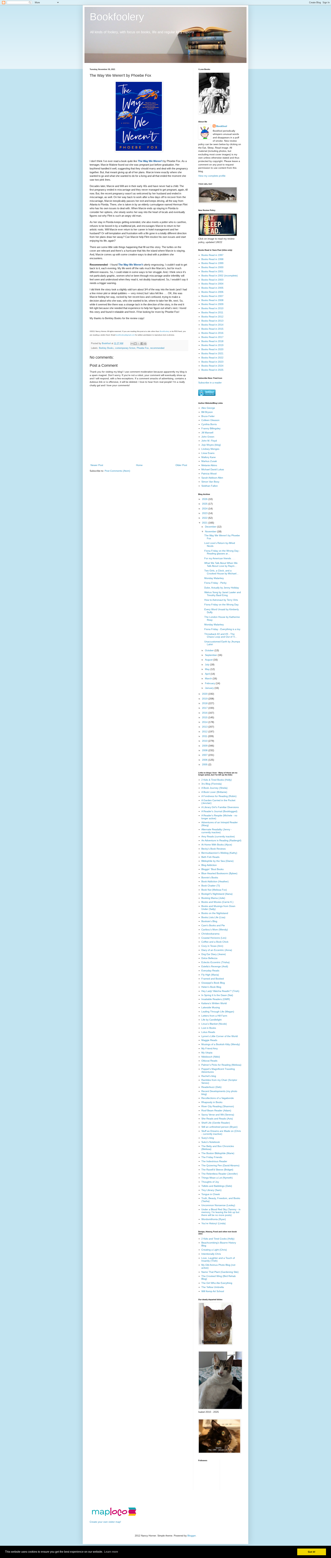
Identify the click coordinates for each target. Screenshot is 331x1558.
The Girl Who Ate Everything (216, 1283)
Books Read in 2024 (212, 365)
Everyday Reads (210, 970)
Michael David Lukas (212, 469)
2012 (205, 731)
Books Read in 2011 (212, 312)
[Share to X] (138, 343)
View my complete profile (211, 175)
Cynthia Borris (209, 424)
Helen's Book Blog (211, 987)
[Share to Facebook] (142, 343)
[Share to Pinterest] (145, 343)
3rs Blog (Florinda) (211, 783)
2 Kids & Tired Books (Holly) (216, 779)
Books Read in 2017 (212, 337)
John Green (207, 436)
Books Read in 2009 (212, 304)
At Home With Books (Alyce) (216, 844)
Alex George (208, 408)
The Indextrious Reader (214, 1161)
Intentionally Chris (211, 1253)
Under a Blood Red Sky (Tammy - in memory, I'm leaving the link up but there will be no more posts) (220, 1212)
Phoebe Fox (143, 348)
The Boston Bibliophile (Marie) (217, 1153)
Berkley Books (106, 348)
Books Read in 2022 (212, 357)
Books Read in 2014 (212, 324)
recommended (157, 348)
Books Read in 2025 (212, 369)
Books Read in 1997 (212, 255)
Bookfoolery (117, 16)
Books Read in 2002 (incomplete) (219, 275)
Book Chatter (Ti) (210, 885)
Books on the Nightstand (214, 913)
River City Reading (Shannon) (217, 1106)
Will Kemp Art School (212, 1291)
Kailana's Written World (214, 1003)
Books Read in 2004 (212, 283)
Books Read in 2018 (212, 341)
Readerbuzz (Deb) (211, 1087)
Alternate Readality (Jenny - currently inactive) (216, 831)
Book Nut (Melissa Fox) (214, 889)
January (209, 688)
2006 (205, 759)
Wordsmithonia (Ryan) (213, 1219)
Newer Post (97, 465)
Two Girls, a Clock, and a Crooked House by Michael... (221, 572)
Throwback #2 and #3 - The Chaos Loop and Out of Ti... (220, 635)
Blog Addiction (209, 865)
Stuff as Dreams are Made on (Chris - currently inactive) (221, 1132)
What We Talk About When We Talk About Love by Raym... (221, 564)
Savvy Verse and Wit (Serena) (217, 1114)
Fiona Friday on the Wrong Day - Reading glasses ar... (222, 552)
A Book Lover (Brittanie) (214, 792)
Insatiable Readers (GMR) (215, 999)
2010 (205, 740)
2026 (205, 499)
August (209, 659)
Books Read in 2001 (212, 271)
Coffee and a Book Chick (214, 941)
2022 (205, 517)
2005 (205, 764)
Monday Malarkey (214, 578)
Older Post (181, 465)
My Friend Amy (209, 1048)
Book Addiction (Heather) (215, 881)
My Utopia (206, 1052)
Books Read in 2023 (212, 361)
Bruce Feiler (208, 416)
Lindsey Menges (210, 449)
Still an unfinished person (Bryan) (219, 1126)
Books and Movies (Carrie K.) (217, 902)
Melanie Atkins (209, 465)
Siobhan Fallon (209, 485)
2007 (205, 755)
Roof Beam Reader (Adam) (216, 1110)
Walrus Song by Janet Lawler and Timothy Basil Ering (222, 594)
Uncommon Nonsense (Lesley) (218, 1205)
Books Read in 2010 (212, 308)
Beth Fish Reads (210, 857)
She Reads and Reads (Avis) (217, 1118)
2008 (205, 750)
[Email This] (132, 343)
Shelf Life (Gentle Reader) (215, 1122)
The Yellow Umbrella (212, 1287)
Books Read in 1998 (212, 259)
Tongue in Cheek (210, 1194)
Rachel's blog (208, 1076)
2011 (205, 736)
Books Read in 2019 (212, 345)
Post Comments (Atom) (117, 470)
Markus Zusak (209, 461)
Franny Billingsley (210, 428)
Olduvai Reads (209, 1060)
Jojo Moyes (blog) (211, 444)
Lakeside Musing (210, 1007)
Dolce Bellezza (209, 958)
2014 (205, 722)
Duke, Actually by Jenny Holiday (221, 587)
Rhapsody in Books (211, 1102)
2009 (205, 745)
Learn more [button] (111, 1551)
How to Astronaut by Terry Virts (221, 599)
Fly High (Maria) (210, 974)
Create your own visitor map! (105, 1521)
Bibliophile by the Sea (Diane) (217, 861)
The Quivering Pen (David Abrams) (220, 1165)
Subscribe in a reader (210, 382)
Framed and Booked (212, 978)
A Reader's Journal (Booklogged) (219, 811)
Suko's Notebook (210, 1142)
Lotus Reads (208, 1032)
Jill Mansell (207, 432)
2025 (205, 503)
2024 (205, 508)
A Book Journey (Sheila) (214, 787)
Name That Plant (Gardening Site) (220, 1272)
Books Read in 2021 (212, 353)
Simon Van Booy (210, 481)
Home (139, 465)
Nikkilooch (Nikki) (210, 1056)
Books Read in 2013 (212, 320)
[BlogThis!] (135, 343)
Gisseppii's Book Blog (213, 982)
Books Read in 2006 (212, 292)
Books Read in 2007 (212, 296)
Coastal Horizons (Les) (213, 937)
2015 (205, 717)
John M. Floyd (209, 440)
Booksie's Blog (209, 921)
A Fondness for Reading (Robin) (219, 796)
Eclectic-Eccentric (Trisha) (215, 962)
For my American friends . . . (219, 558)
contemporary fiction (125, 348)
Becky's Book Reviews (213, 848)
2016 (205, 712)
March (209, 678)
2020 (205, 693)
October (209, 650)
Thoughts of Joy (210, 1181)
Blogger (191, 1535)
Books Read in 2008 (212, 300)
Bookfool (221, 126)
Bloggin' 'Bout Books (212, 869)
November (211, 531)
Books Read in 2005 (212, 287)
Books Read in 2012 (212, 316)
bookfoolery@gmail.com (125, 335)
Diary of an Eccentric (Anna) (216, 950)
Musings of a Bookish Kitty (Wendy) (220, 1044)
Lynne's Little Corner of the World (219, 1036)
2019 (205, 698)
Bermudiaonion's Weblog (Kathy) (219, 852)
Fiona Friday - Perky (215, 582)
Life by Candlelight (211, 1019)
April (207, 673)
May (207, 669)
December (211, 526)
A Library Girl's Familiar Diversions (220, 807)
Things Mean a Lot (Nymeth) (217, 1177)
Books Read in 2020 (212, 349)
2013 (205, 726)
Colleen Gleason (210, 420)
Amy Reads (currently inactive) (218, 836)
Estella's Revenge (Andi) (214, 966)
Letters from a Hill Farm (214, 1015)
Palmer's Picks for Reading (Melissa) (221, 1064)
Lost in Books (208, 1028)
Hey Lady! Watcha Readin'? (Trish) (220, 991)
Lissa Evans (207, 453)
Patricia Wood (209, 473)
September (211, 655)
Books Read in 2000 (212, 267)
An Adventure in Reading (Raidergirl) (221, 840)
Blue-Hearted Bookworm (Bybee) (219, 873)
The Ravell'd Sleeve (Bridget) (217, 1169)
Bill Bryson (207, 412)
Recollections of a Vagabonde (217, 1098)
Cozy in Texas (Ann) (212, 946)
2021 (205, 522)
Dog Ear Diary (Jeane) (213, 954)
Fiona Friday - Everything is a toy (222, 629)
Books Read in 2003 (212, 279)
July (207, 664)
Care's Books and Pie (213, 925)
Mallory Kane (208, 457)
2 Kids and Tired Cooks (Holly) (217, 1238)
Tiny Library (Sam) (211, 1190)
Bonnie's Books (209, 877)
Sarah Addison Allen (212, 477)
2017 (205, 708)
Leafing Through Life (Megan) (217, 1011)
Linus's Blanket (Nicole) (214, 1023)
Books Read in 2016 (212, 333)
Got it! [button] (311, 1551)
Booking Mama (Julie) (213, 898)
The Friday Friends (211, 1157)
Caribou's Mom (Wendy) (214, 929)
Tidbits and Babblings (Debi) (216, 1186)
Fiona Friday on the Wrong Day (221, 604)
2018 (205, 703)
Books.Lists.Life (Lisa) (213, 917)
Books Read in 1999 (212, 263)
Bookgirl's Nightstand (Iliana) (217, 893)
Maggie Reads (209, 1040)
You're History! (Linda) (213, 1223)
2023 (205, 513)
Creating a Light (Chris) (214, 1249)
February (210, 683)
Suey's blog (207, 1137)
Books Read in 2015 (212, 328)
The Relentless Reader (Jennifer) (219, 1173)
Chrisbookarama (210, 933)
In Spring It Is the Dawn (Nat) (217, 995)
